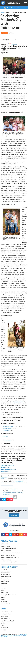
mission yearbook (11, 492)
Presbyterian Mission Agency (8, 555)
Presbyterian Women (6, 560)
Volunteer (3, 597)
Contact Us (14, 515)
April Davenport (7, 440)
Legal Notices (4, 636)
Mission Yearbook (4, 33)
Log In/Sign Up (4, 627)
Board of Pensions (5, 546)
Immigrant (3, 588)
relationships (6, 494)
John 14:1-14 (6, 471)
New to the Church (5, 570)
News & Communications (7, 611)
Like (2, 498)
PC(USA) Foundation (6, 550)
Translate (14, 44)
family (12, 491)
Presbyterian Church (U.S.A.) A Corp (10, 562)
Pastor (2, 590)
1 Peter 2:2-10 (8, 469)
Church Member (5, 579)
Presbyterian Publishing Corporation (10, 557)
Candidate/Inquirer (5, 572)
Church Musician (5, 581)
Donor (2, 585)
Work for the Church (6, 618)
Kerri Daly (5, 436)
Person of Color (5, 592)
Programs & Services (6, 614)
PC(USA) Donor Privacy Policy (8, 635)
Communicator (4, 583)
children (8, 491)
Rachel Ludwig (6, 430)
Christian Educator (5, 574)
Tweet (4, 498)
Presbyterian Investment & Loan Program (11, 553)
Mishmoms (17, 491)
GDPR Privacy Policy (21, 635)
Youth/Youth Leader (6, 604)
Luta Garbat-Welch (7, 428)
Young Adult (4, 601)
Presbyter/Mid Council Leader (8, 595)
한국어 (2, 625)
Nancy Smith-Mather (8, 426)
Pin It (7, 498)
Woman (3, 599)
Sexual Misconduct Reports (7, 620)
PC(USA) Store (4, 616)
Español (3, 623)
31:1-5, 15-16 (6, 467)
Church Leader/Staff (6, 576)
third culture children (18, 402)
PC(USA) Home (4, 544)
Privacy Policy (23, 634)
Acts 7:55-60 (7, 465)
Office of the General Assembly (8, 548)
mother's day (20, 492)
